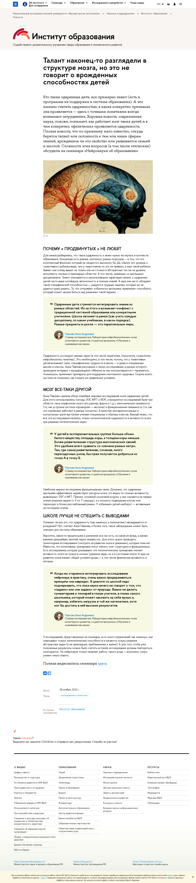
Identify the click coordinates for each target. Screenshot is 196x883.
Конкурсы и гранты (112, 802)
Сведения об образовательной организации (29, 830)
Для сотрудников (38, 5)
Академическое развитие (115, 797)
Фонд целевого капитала (26, 807)
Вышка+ (62, 792)
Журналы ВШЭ (155, 797)
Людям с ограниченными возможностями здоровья (34, 838)
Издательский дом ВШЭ (159, 777)
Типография (153, 787)
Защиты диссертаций (113, 792)
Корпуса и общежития (25, 792)
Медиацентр (154, 792)
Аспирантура (65, 802)
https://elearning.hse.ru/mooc (147, 861)
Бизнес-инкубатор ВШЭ (70, 818)
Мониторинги (110, 782)
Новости (18, 17)
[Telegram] (49, 673)
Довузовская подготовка (71, 777)
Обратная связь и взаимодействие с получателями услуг (77, 830)
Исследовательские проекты (117, 777)
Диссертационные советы (116, 787)
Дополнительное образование (74, 807)
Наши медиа (137, 2)
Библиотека (153, 772)
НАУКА (107, 767)
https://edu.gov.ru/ (83, 861)
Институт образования (154, 13)
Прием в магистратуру (70, 797)
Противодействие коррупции (29, 813)
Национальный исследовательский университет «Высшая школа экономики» (57, 13)
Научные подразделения (121, 13)
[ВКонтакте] (45, 673)
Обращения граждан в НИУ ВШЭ (30, 802)
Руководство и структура (27, 777)
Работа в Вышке (21, 849)
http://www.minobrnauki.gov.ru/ (29, 861)
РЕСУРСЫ (153, 767)
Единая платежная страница (28, 844)
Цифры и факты (22, 772)
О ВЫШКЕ (20, 767)
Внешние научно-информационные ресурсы (120, 809)
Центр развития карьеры (71, 813)
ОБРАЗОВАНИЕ (67, 767)
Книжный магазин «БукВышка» (162, 782)
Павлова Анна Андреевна (79, 334)
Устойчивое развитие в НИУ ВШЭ (31, 782)
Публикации (153, 802)
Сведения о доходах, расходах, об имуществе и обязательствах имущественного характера (31, 821)
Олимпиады (64, 782)
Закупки (18, 797)
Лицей (62, 772)
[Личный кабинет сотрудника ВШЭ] (174, 4)
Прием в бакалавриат (69, 787)
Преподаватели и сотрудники (29, 787)
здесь (170, 875)
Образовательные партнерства (74, 823)
